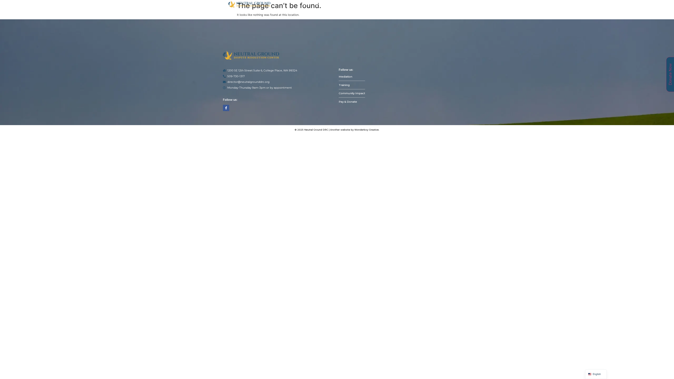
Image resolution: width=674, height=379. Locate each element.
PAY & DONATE (405, 4)
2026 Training (346, 4)
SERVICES (321, 4)
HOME (306, 4)
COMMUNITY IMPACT (376, 4)
